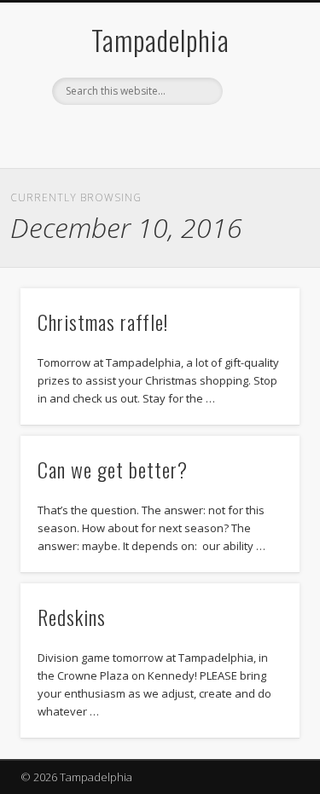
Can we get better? (113, 469)
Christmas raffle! (103, 321)
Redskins (72, 616)
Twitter (175, 134)
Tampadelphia (160, 40)
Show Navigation (258, 152)
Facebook (140, 134)
